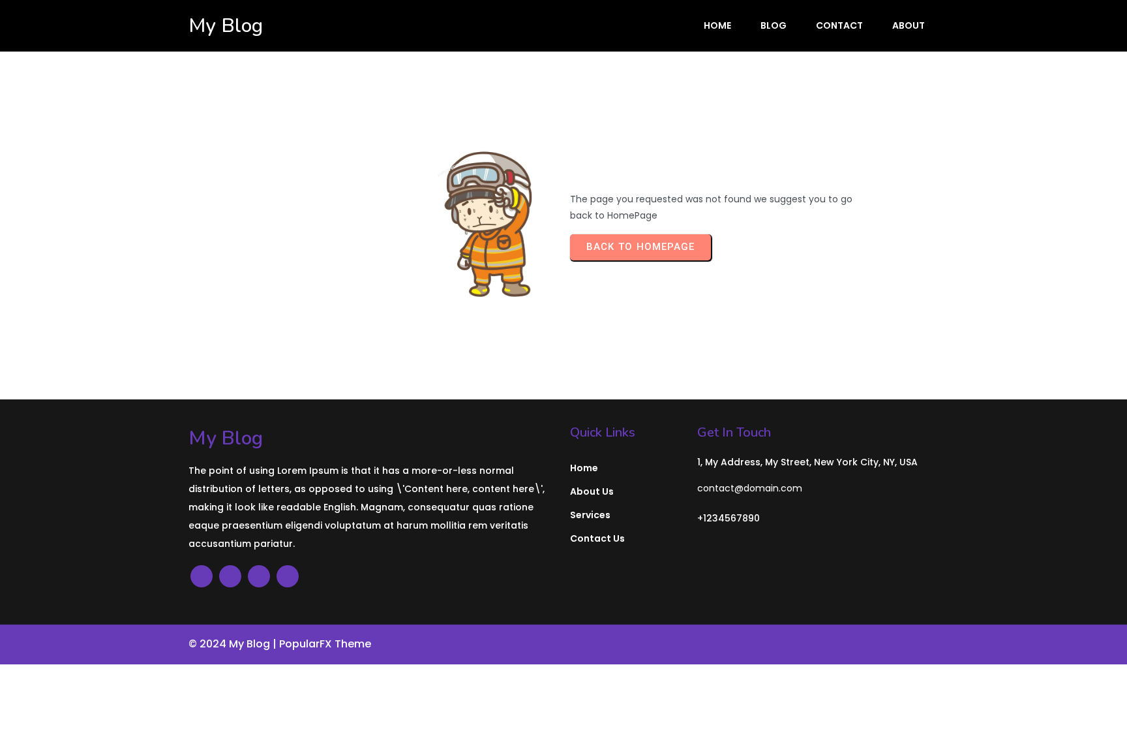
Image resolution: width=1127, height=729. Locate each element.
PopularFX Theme (325, 643)
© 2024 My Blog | (233, 643)
